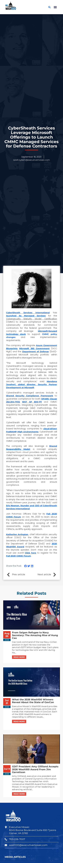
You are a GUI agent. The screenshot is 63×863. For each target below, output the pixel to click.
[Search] (49, 7)
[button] (55, 7)
